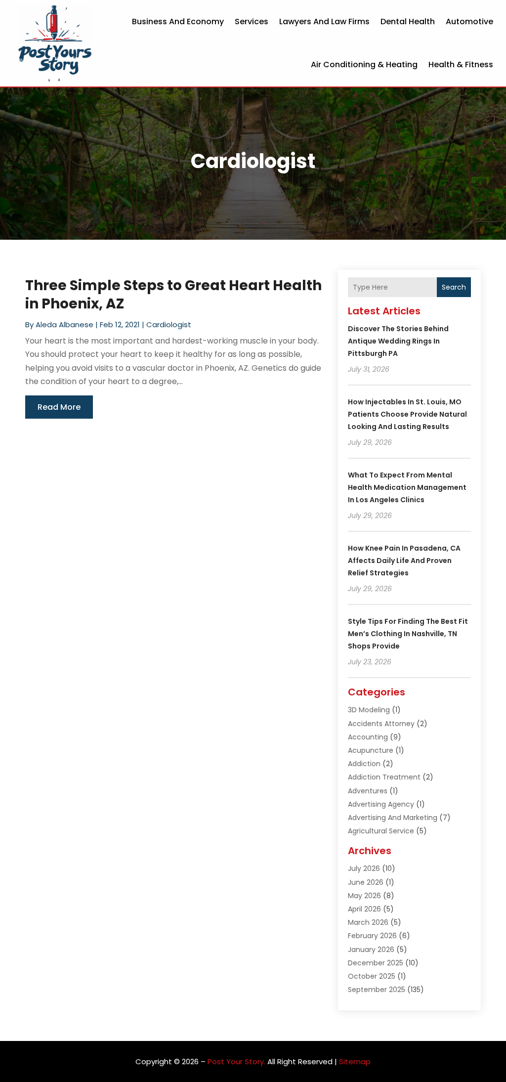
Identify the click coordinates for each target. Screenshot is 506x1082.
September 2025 (376, 990)
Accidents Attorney (381, 724)
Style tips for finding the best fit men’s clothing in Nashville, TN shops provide (408, 633)
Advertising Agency (381, 804)
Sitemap (355, 1061)
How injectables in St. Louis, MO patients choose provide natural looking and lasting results (407, 414)
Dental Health (407, 21)
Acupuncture (370, 750)
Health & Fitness (460, 64)
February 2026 (372, 936)
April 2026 (364, 909)
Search (454, 287)
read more (59, 407)
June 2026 (365, 882)
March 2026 (368, 922)
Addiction (364, 764)
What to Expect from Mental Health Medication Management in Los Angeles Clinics (407, 487)
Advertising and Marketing (392, 817)
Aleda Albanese (64, 324)
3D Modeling (369, 710)
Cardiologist (168, 324)
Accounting (368, 737)
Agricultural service (381, 831)
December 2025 (375, 963)
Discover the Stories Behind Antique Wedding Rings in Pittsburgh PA (398, 341)
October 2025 (371, 976)
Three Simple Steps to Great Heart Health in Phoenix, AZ (173, 294)
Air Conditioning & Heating (364, 64)
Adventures (367, 791)
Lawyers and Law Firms (324, 21)
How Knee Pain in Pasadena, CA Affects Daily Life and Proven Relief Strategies (404, 560)
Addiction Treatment (384, 777)
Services (251, 21)
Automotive (469, 21)
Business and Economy (178, 21)
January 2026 (371, 949)
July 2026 (364, 868)
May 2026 (364, 896)
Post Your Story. (236, 1061)
